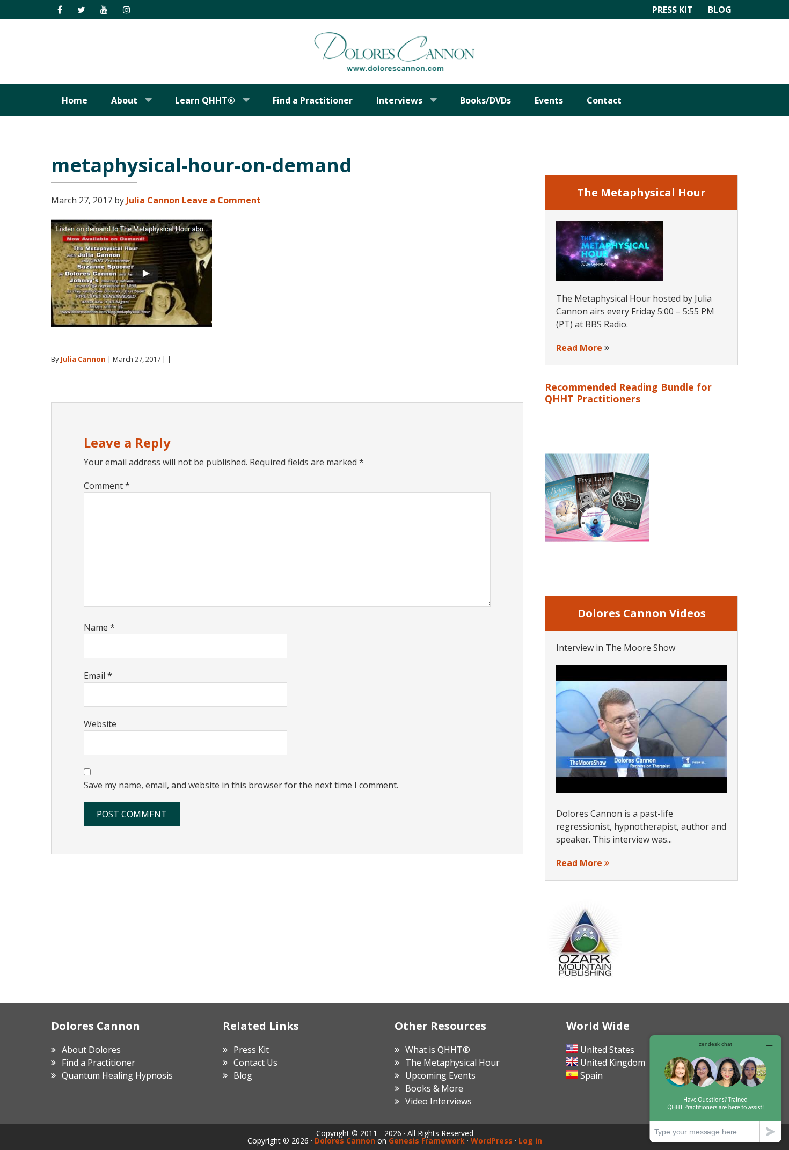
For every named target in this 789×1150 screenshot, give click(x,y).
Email (98, 676)
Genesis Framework (427, 1141)
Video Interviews (438, 1101)
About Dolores (91, 1050)
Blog (720, 10)
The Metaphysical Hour (452, 1062)
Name (99, 627)
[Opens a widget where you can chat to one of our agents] (715, 1088)
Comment (107, 486)
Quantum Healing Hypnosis (117, 1075)
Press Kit (672, 10)
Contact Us (255, 1062)
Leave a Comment (221, 200)
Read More (579, 348)
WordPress (492, 1141)
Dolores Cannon (394, 51)
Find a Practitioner (98, 1062)
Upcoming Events (440, 1075)
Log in (530, 1141)
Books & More (434, 1088)
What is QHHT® (437, 1050)
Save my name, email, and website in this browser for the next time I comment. (241, 785)
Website (100, 724)
